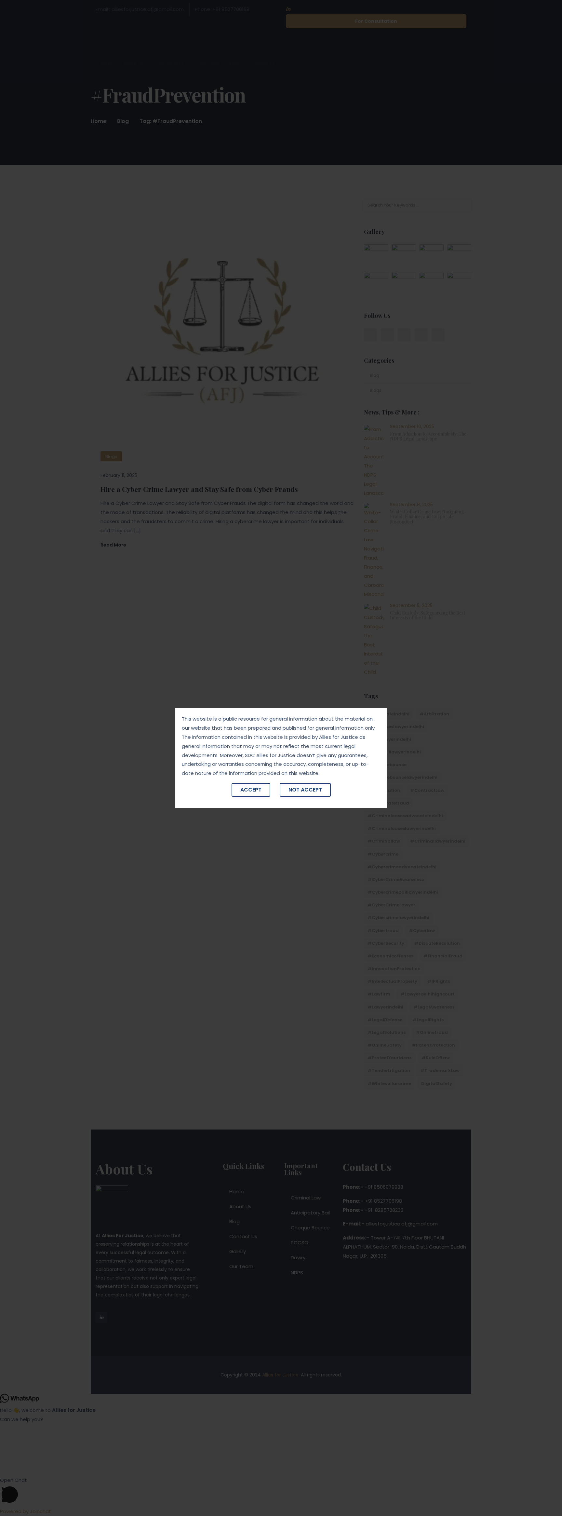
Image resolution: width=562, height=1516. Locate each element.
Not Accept (305, 789)
